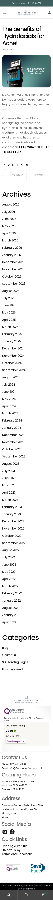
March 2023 (10, 500)
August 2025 (10, 291)
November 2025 (13, 269)
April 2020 (9, 622)
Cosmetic (9, 655)
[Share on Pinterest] (27, 165)
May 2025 (9, 313)
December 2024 (13, 349)
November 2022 (13, 529)
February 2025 (12, 334)
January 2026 (11, 255)
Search (26, 895)
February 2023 (12, 507)
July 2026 (8, 212)
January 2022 (11, 601)
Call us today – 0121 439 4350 (27, 3)
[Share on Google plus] (22, 165)
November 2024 (13, 356)
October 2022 (11, 536)
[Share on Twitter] (8, 165)
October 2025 (11, 277)
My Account (9, 895)
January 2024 (11, 428)
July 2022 (8, 557)
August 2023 (10, 464)
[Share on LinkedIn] (13, 165)
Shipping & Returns (14, 846)
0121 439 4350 (18, 764)
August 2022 (10, 550)
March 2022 (10, 586)
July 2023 (8, 471)
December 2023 (13, 435)
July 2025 (8, 298)
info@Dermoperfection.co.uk (26, 768)
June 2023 (9, 478)
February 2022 (12, 593)
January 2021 (11, 615)
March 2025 (10, 327)
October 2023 (11, 449)
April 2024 (9, 406)
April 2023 (9, 493)
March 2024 (10, 413)
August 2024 (11, 377)
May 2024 (9, 399)
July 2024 (8, 385)
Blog (5, 648)
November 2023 (13, 442)
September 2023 (13, 457)
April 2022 (9, 579)
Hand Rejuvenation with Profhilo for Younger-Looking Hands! (38, 175)
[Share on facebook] (4, 165)
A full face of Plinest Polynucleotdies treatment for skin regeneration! (14, 175)
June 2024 (9, 392)
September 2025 (13, 284)
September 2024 (14, 370)
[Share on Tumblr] (17, 165)
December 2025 (13, 262)
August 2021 (10, 608)
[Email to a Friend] (31, 165)
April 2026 (9, 233)
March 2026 (10, 240)
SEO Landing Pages (15, 662)
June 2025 (9, 305)
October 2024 (12, 363)
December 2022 (13, 521)
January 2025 (11, 341)
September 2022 (13, 543)
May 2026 (9, 226)
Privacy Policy (11, 850)
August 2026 (10, 205)
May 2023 (8, 485)
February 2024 (12, 421)
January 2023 (11, 514)
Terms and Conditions (17, 854)
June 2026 (9, 219)
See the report (14, 741)
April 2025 (9, 320)
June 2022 (9, 565)
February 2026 (12, 248)
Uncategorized (12, 669)
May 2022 (8, 572)
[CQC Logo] (14, 714)
